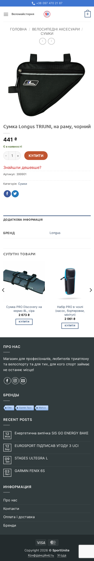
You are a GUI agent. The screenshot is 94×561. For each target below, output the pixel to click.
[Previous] (3, 299)
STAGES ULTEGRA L (31, 458)
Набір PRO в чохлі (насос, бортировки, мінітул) (70, 310)
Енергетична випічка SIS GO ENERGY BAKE (52, 433)
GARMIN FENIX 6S (30, 471)
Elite (9, 407)
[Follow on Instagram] (15, 380)
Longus (55, 233)
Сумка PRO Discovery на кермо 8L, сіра (24, 308)
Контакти (11, 508)
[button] (6, 14)
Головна (18, 29)
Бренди (9, 525)
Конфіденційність (41, 555)
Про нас (10, 500)
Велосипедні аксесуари (56, 29)
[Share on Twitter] (15, 194)
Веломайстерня (23, 14)
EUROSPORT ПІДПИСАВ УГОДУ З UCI (46, 446)
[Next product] (42, 41)
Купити (36, 156)
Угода (61, 555)
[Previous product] (51, 41)
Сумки (47, 33)
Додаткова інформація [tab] (23, 219)
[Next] (90, 299)
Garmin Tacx (25, 407)
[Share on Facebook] (7, 194)
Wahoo (42, 407)
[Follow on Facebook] (7, 380)
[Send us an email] (23, 380)
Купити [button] (24, 321)
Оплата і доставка (19, 517)
